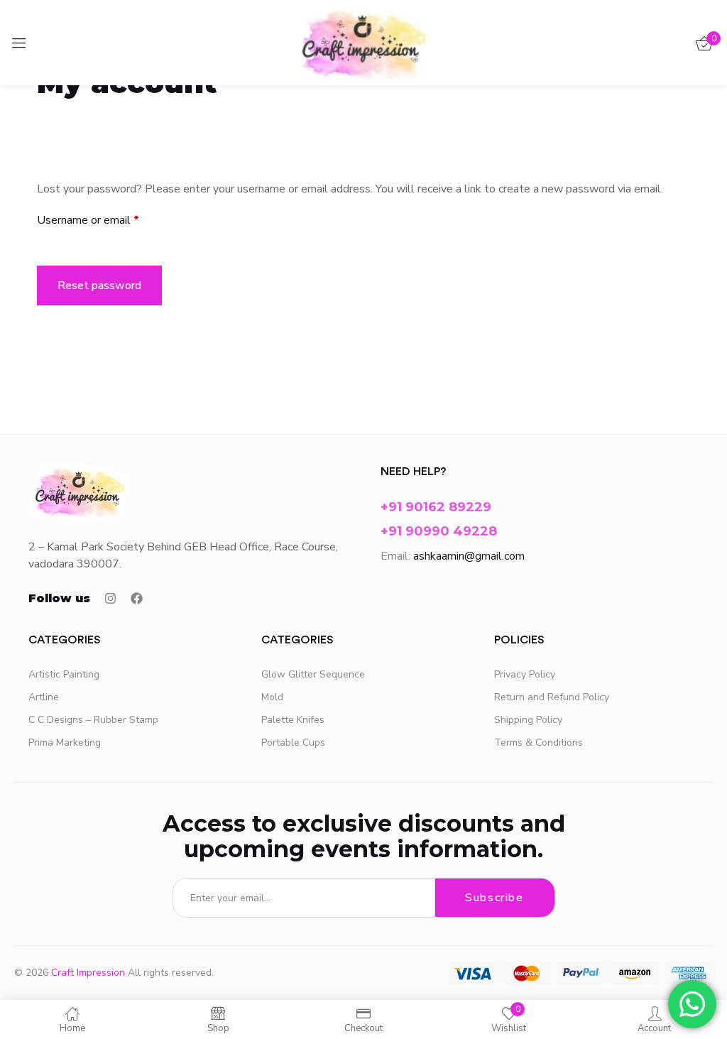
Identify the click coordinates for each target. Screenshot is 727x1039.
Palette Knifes (292, 720)
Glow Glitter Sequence (313, 674)
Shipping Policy (528, 720)
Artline (43, 697)
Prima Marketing (64, 742)
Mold (272, 697)
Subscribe (494, 897)
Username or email (110, 220)
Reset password (99, 285)
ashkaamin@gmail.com (469, 556)
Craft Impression (88, 972)
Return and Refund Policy (551, 697)
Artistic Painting (63, 674)
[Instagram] (110, 598)
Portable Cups (293, 742)
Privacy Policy (524, 674)
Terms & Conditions (538, 742)
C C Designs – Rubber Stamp (93, 720)
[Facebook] (137, 598)
